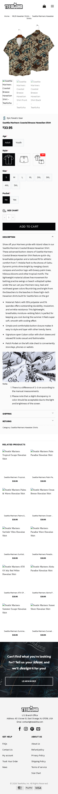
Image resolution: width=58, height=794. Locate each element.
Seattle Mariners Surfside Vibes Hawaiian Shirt (15, 554)
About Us (35, 743)
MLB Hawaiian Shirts (20, 16)
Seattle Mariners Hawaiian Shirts (40, 17)
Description (9, 237)
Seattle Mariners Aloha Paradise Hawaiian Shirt (43, 593)
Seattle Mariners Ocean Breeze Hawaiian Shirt (43, 516)
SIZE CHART (12, 210)
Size (5, 170)
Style (5, 150)
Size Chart (36, 773)
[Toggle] (53, 236)
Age (5, 136)
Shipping (7, 413)
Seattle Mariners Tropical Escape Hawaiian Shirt (15, 477)
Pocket (6, 193)
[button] (44, 5)
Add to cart (29, 226)
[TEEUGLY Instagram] (26, 729)
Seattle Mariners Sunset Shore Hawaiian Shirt (43, 631)
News (4, 767)
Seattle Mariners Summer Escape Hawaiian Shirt (15, 631)
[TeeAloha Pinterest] (32, 729)
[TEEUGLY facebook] (20, 729)
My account (7, 755)
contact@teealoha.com (32, 721)
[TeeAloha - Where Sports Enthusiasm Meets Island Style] (14, 6)
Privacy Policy (38, 755)
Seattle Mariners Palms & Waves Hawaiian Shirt (15, 516)
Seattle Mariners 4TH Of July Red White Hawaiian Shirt (15, 593)
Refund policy (37, 749)
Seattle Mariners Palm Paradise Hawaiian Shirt (43, 477)
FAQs (4, 743)
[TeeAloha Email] (38, 729)
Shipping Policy (38, 761)
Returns (7, 421)
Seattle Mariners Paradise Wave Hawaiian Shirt (43, 554)
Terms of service (39, 767)
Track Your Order (10, 761)
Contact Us (7, 749)
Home (6, 16)
